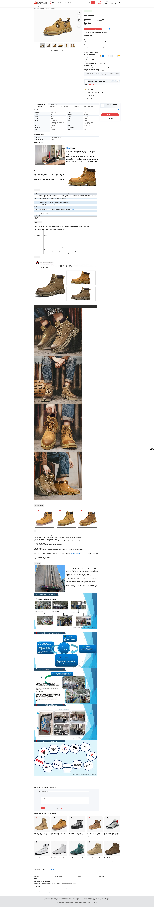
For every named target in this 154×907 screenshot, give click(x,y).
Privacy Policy (95, 902)
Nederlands (79, 899)
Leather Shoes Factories (50, 889)
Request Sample (105, 32)
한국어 (87, 899)
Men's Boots (53, 8)
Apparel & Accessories (40, 8)
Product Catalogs (50, 869)
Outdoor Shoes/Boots (81, 874)
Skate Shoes (57, 874)
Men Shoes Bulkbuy (62, 891)
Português (57, 899)
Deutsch (75, 899)
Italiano (71, 899)
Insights (107, 898)
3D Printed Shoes (37, 871)
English (49, 899)
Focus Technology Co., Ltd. (69, 902)
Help (99, 6)
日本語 (90, 899)
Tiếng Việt (104, 899)
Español (52, 899)
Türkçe (100, 899)
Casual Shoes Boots (100, 889)
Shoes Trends (53, 891)
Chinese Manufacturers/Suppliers (62, 898)
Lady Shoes (79, 871)
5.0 (105, 106)
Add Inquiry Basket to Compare (57, 50)
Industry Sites (85, 898)
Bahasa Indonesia (110, 899)
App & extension (106, 6)
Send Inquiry (93, 29)
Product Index (98, 898)
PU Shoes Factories (71, 889)
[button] (95, 106)
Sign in (119, 3)
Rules (120, 6)
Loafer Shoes (101, 876)
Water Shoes (101, 874)
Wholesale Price (78, 898)
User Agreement (83, 902)
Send (43, 808)
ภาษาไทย (96, 899)
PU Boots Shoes (91, 889)
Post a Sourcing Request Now (67, 808)
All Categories (37, 6)
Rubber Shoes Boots (81, 889)
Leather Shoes (79, 876)
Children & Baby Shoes (103, 871)
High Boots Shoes (38, 891)
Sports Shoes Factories (61, 889)
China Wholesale (72, 898)
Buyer (93, 6)
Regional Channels (91, 898)
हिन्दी (93, 899)
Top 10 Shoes (46, 891)
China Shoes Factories (39, 889)
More (35, 894)
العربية (83, 899)
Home (35, 8)
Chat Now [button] (112, 29)
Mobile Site (103, 898)
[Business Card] (118, 109)
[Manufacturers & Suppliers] (40, 2)
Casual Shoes (36, 876)
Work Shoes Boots (109, 889)
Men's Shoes (47, 8)
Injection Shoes (58, 876)
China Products (53, 898)
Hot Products (47, 898)
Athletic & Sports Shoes (38, 874)
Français (61, 899)
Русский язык (66, 899)
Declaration (89, 902)
